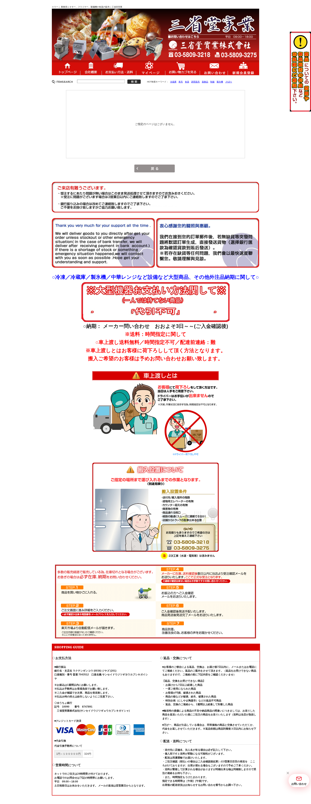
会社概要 (91, 67)
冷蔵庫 (173, 82)
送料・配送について (119, 67)
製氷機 (220, 82)
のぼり (228, 82)
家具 (181, 82)
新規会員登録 (243, 67)
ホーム (66, 67)
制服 (212, 82)
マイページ (150, 67)
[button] (287, 773)
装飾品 (205, 82)
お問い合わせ (214, 67)
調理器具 (195, 82)
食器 (187, 82)
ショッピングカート (182, 67)
